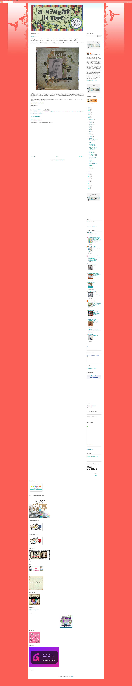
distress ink (53, 111)
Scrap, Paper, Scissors (93, 246)
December (91, 119)
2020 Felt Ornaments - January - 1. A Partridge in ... (93, 148)
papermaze (74, 111)
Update (94, 265)
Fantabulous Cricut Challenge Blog (92, 320)
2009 (89, 188)
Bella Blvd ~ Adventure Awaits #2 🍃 (96, 249)
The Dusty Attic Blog (92, 291)
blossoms (40, 111)
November (91, 120)
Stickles (41, 113)
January (91, 138)
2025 (89, 109)
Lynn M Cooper (89, 355)
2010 (89, 187)
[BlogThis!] (45, 110)
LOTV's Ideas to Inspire (93, 329)
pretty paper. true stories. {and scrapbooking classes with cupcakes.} (94, 257)
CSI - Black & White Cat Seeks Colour (93, 155)
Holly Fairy (91, 168)
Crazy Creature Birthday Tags (92, 145)
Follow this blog (94, 377)
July (90, 127)
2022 (89, 114)
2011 (89, 185)
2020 (89, 117)
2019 (89, 171)
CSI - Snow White (92, 157)
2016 (89, 176)
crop (50, 111)
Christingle (91, 167)
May (90, 131)
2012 (89, 183)
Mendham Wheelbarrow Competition (93, 140)
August (90, 126)
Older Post (81, 156)
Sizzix (35, 113)
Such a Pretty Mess (92, 300)
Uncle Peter (91, 165)
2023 (89, 112)
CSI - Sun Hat (91, 152)
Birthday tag (95, 335)
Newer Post (34, 156)
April (90, 133)
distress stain (59, 111)
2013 (89, 181)
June (90, 129)
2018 (89, 173)
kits (71, 111)
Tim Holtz (90, 232)
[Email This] (44, 110)
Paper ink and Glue (92, 263)
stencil (38, 113)
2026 (89, 107)
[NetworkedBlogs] (94, 375)
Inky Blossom (91, 310)
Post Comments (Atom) (60, 159)
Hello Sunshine (92, 151)
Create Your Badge (95, 355)
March (90, 134)
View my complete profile (92, 80)
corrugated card (45, 111)
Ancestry (35, 111)
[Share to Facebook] (48, 110)
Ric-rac (78, 111)
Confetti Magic (92, 161)
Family (68, 111)
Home (57, 156)
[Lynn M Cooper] (93, 361)
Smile (90, 142)
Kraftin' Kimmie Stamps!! (93, 273)
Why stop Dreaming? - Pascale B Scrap (96, 294)
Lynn (92, 53)
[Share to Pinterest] (49, 110)
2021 (89, 115)
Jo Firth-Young (91, 282)
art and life (90, 334)
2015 (89, 178)
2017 (89, 174)
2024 (89, 110)
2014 (89, 180)
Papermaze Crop (51, 39)
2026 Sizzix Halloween (92, 233)
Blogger (71, 676)
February (91, 136)
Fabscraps (64, 111)
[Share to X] (46, 110)
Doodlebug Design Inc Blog (94, 237)
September (91, 124)
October (91, 122)
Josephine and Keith (93, 163)
